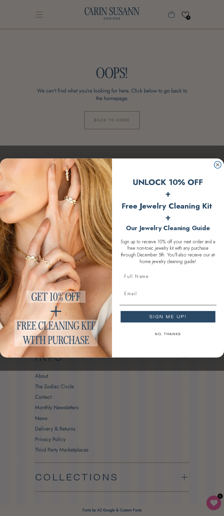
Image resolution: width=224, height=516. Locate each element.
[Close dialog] (217, 164)
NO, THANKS (168, 334)
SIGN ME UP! (168, 317)
